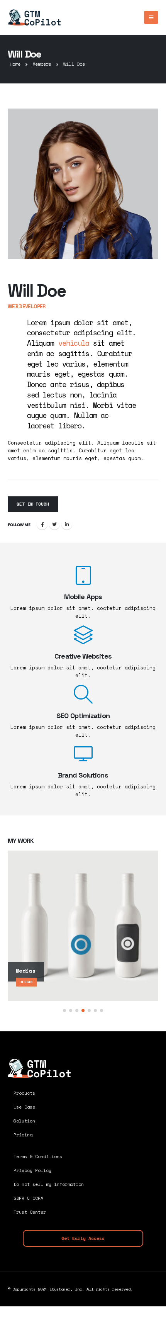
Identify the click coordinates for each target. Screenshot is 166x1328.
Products (24, 1093)
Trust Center (30, 1212)
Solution (24, 1120)
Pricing (23, 1134)
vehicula (74, 343)
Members (41, 64)
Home (15, 64)
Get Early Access (83, 1238)
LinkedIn (66, 524)
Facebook (42, 524)
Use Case (24, 1107)
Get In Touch (33, 504)
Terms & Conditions (38, 1156)
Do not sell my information (49, 1184)
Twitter (54, 524)
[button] (64, 1010)
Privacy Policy (32, 1170)
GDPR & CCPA (28, 1198)
